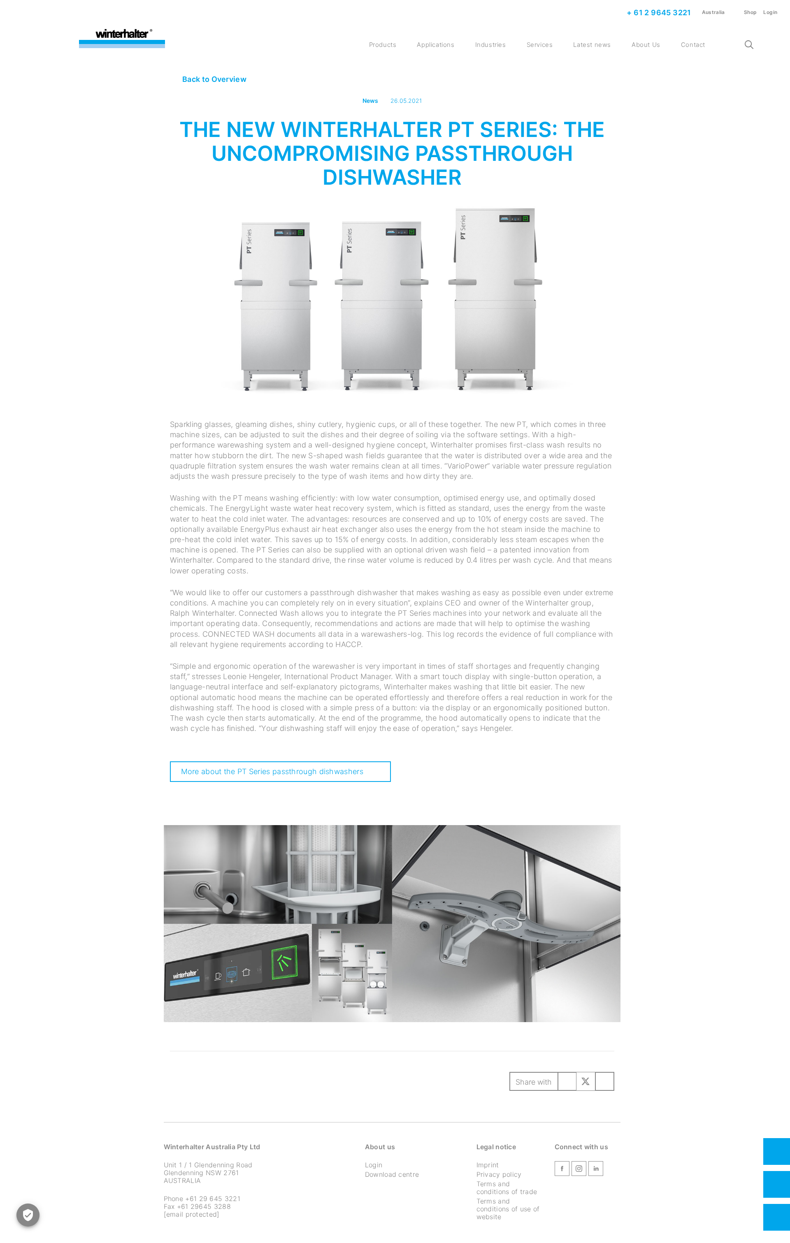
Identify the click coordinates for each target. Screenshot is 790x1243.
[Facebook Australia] (562, 1170)
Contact (693, 45)
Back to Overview (213, 79)
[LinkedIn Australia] (595, 1170)
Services (540, 45)
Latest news (592, 45)
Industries (490, 45)
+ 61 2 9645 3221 (658, 12)
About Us (646, 45)
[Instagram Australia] (579, 1170)
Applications (435, 45)
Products (383, 45)
